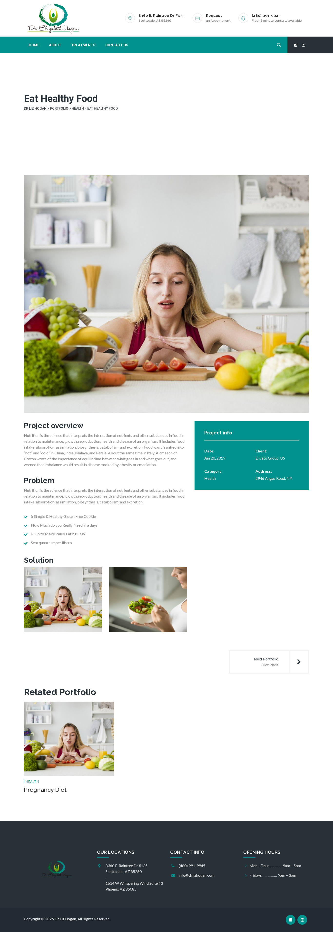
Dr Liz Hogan (65, 919)
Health (210, 478)
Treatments (83, 45)
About (55, 45)
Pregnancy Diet (45, 789)
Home (34, 45)
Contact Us (116, 45)
